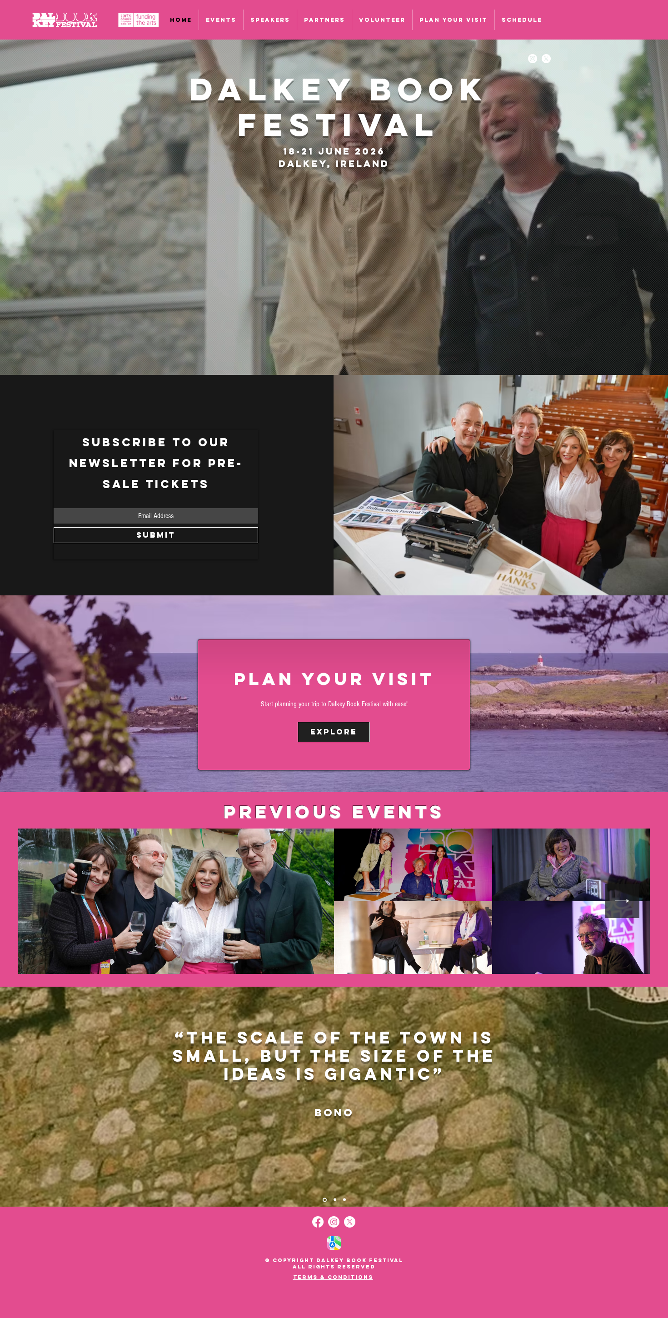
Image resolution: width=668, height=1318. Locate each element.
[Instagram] (532, 58)
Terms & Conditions (333, 1277)
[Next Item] (622, 901)
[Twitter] (546, 58)
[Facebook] (318, 1222)
